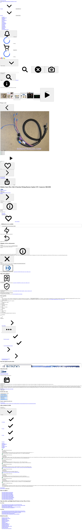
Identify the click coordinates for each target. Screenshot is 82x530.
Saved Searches (4, 23)
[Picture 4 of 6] (23, 95)
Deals (8, 1)
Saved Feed (3, 22)
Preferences (3, 26)
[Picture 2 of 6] (10, 95)
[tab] (41, 291)
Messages (3, 27)
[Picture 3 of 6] (17, 96)
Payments (3, 24)
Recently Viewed (4, 17)
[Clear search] (38, 69)
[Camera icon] (51, 69)
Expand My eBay (18, 15)
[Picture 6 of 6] (37, 96)
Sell (0, 2)
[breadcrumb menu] (9, 329)
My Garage (3, 25)
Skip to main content (3, 0)
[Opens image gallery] (0, 162)
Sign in (3, 1)
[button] (8, 77)
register (6, 1)
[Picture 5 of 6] (30, 95)
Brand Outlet (10, 1)
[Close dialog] (7, 259)
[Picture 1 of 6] (3, 96)
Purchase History (4, 20)
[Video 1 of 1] (47, 95)
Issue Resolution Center (5, 29)
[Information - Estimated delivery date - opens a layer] (22, 251)
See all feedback (2, 487)
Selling (3, 21)
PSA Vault (3, 28)
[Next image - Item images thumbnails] (7, 172)
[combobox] (9, 72)
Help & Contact (14, 1)
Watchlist (3, 19)
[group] (41, 136)
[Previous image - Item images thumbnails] (7, 107)
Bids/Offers (3, 18)
